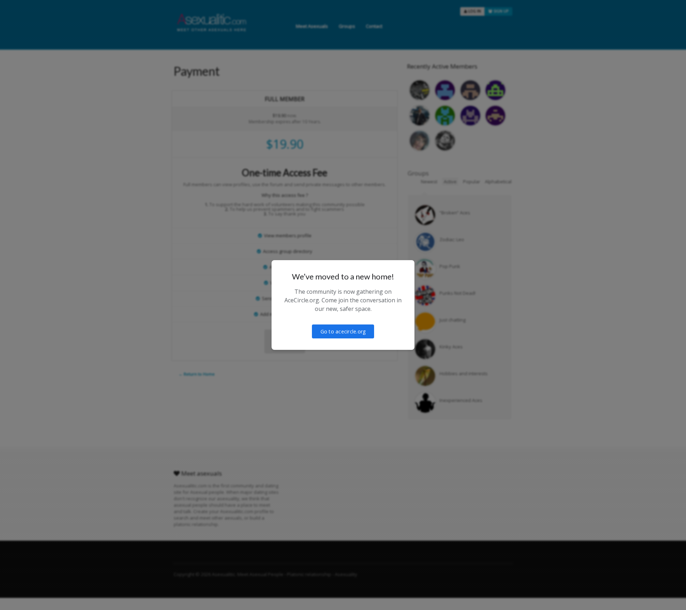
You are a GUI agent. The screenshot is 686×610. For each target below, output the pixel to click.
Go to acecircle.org (343, 331)
